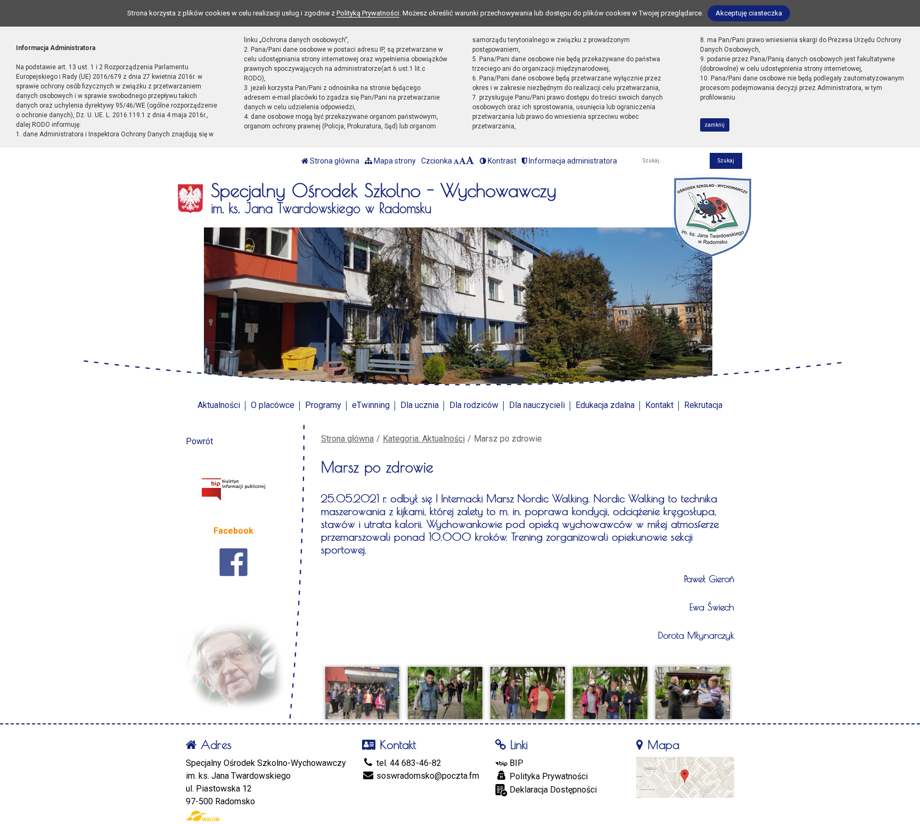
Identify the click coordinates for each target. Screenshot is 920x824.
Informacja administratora (572, 161)
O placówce (272, 405)
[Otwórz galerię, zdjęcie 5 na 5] (692, 693)
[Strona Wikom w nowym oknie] (202, 816)
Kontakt (659, 405)
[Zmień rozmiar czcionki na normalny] (456, 161)
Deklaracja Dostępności (552, 790)
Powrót (199, 441)
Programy (323, 405)
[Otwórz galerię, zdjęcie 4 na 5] (610, 693)
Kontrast (501, 161)
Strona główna (333, 161)
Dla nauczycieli (537, 405)
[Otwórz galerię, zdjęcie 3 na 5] (527, 693)
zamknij (714, 125)
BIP (515, 763)
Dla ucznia (419, 405)
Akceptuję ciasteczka (749, 13)
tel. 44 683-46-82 (407, 763)
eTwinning (371, 405)
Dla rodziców (473, 405)
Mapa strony (394, 161)
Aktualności (219, 405)
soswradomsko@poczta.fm (426, 776)
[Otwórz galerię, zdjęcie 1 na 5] (362, 693)
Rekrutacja (703, 405)
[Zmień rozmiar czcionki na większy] (462, 161)
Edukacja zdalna (605, 405)
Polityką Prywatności (367, 13)
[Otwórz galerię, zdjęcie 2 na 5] (445, 693)
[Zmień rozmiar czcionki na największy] (470, 161)
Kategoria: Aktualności (424, 439)
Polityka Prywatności (547, 776)
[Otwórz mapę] (685, 777)
